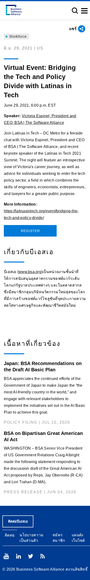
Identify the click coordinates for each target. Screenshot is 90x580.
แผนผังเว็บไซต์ (78, 538)
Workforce (17, 36)
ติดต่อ (10, 535)
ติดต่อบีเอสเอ (18, 521)
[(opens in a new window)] (6, 556)
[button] (75, 10)
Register (30, 231)
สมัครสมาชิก (59, 538)
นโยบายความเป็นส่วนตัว (31, 538)
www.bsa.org (29, 272)
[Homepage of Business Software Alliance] (13, 10)
